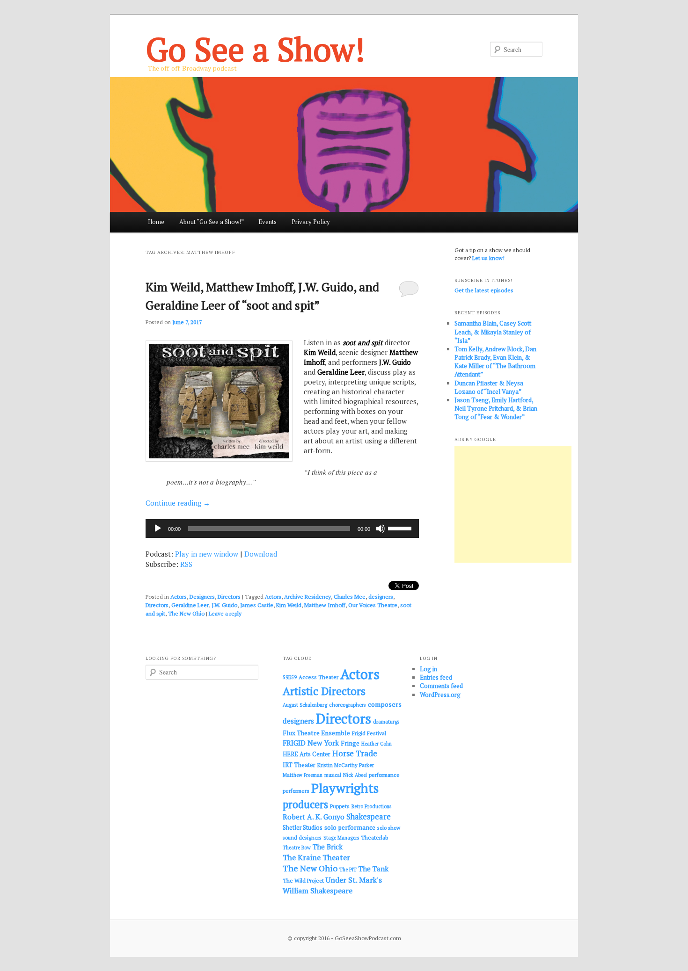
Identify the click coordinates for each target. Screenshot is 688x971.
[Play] (157, 528)
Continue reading (178, 502)
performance (384, 774)
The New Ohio (186, 613)
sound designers (302, 837)
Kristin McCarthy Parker (345, 764)
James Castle (256, 605)
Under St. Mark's (354, 880)
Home (156, 221)
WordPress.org (440, 694)
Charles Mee (350, 596)
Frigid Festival (369, 733)
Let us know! (488, 257)
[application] (282, 528)
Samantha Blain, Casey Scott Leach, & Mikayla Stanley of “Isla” (492, 331)
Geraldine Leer (190, 605)
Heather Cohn (376, 743)
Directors (229, 596)
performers (296, 790)
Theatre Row (297, 847)
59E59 (290, 677)
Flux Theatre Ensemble (316, 733)
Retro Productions (371, 806)
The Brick (328, 846)
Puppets (340, 806)
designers (380, 596)
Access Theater (318, 677)
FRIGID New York (311, 742)
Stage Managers (341, 837)
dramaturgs (386, 721)
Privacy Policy (311, 221)
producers (305, 804)
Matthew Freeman (302, 775)
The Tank (373, 868)
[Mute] (380, 528)
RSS (186, 564)
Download (260, 553)
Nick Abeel (355, 775)
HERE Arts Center (306, 754)
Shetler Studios (302, 828)
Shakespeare (368, 817)
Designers (202, 596)
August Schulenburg (305, 705)
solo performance (349, 827)
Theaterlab (374, 837)
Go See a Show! (255, 49)
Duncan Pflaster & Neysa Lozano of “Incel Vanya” (488, 387)
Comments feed (441, 685)
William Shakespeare (317, 890)
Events (267, 221)
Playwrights (345, 788)
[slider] (401, 527)
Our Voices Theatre (372, 605)
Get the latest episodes (483, 290)
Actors (178, 596)
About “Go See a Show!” (211, 221)
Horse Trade (354, 753)
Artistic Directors (324, 691)
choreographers (347, 704)
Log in (428, 669)
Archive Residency (307, 596)
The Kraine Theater (316, 857)
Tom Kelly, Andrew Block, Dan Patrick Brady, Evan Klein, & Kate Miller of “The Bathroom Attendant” (495, 362)
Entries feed (436, 677)
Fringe (350, 743)
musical (332, 775)
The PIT (348, 869)
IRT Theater (299, 765)
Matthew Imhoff (324, 605)
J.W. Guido (224, 605)
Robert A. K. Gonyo (313, 816)
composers (385, 704)
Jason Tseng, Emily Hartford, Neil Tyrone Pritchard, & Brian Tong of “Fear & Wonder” (495, 408)
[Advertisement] (512, 504)
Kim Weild (288, 605)
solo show (388, 827)
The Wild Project (303, 880)
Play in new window (206, 553)
